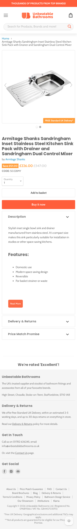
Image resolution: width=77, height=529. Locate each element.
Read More (15, 303)
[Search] (69, 26)
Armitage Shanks (15, 159)
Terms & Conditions (12, 496)
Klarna (56, 500)
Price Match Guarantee (31, 488)
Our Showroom (25, 500)
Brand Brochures (20, 492)
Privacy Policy (33, 496)
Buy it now (38, 204)
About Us (11, 488)
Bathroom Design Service (57, 496)
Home (5, 38)
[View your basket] (70, 15)
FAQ (49, 488)
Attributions (43, 500)
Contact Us (21, 453)
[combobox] (35, 26)
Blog (35, 492)
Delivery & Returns (22, 424)
